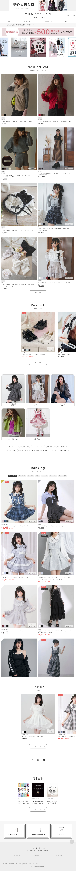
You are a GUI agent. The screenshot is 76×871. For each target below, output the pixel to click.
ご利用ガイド (17, 855)
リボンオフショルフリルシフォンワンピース (33, 736)
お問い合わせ (59, 855)
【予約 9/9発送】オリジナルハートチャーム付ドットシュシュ (18, 230)
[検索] (68, 15)
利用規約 (25, 863)
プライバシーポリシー (34, 863)
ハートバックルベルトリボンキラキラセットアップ (14, 526)
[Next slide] (73, 47)
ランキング (27, 21)
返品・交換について (37, 855)
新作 (9, 21)
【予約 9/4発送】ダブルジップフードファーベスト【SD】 (17, 121)
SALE (67, 21)
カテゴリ (48, 21)
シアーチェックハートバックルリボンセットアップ (14, 577)
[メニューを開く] (3, 16)
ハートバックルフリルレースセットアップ (12, 631)
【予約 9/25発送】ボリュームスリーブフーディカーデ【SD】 (54, 121)
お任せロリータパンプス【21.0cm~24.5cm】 (34, 354)
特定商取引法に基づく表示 (15, 863)
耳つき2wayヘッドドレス (64, 354)
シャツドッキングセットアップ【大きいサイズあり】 (52, 526)
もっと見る (38, 292)
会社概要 (5, 863)
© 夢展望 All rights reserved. (38, 866)
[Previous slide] (2, 47)
